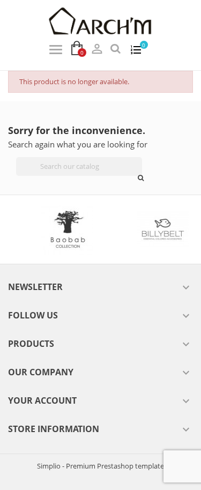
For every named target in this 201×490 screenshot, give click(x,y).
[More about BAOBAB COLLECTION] (62, 229)
